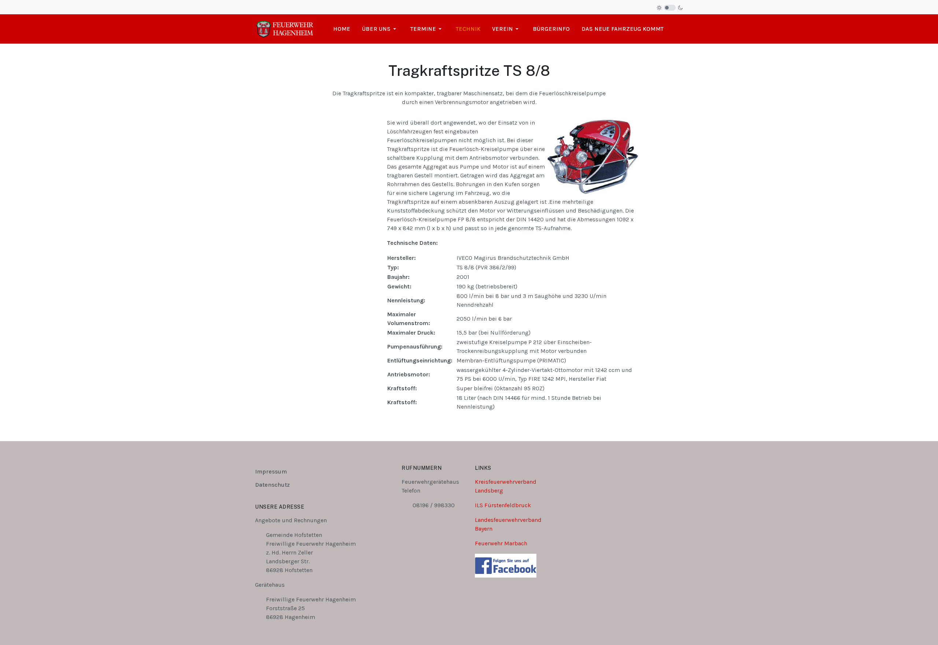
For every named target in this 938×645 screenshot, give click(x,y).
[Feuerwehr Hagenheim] (284, 28)
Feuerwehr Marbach (501, 543)
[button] (380, 29)
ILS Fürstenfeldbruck (503, 505)
